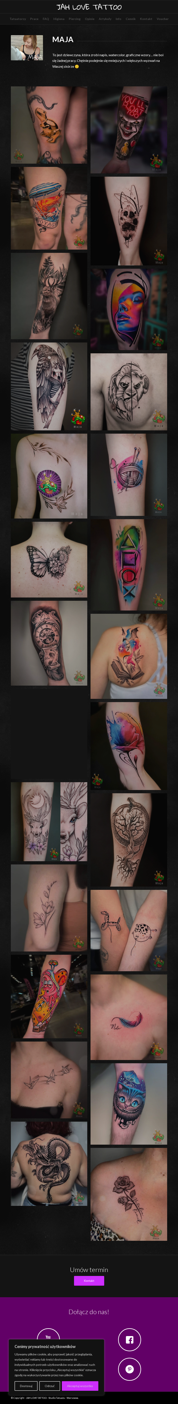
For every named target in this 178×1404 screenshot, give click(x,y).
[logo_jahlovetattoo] (89, 6)
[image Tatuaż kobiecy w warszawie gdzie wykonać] (51, 823)
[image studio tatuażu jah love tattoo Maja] (130, 311)
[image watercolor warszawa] (130, 476)
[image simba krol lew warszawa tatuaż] (130, 393)
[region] (56, 1367)
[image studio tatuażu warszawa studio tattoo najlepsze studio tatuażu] (51, 297)
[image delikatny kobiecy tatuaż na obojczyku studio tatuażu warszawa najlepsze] (51, 1081)
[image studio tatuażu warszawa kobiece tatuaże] (51, 909)
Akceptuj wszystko (80, 1386)
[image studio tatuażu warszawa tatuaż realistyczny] (51, 645)
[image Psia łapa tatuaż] (130, 223)
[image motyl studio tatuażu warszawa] (51, 561)
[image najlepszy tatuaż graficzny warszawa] (51, 388)
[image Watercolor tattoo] (51, 735)
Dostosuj (26, 1386)
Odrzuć (50, 1386)
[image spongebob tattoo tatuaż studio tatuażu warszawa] (51, 998)
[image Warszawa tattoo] (130, 747)
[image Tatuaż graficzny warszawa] (130, 841)
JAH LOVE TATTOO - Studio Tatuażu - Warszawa (52, 1397)
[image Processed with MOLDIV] (51, 478)
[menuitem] (17, 18)
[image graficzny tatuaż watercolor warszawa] (130, 566)
